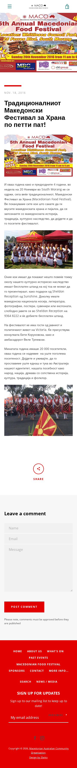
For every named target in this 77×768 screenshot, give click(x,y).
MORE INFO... (58, 671)
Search (25, 681)
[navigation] (9, 6)
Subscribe (55, 714)
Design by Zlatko (38, 757)
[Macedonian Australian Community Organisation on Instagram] (42, 738)
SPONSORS (17, 671)
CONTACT (37, 671)
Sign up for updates (38, 693)
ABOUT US (34, 651)
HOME (17, 651)
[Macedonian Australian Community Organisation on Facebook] (35, 738)
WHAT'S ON (55, 651)
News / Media (46, 681)
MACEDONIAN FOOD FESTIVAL (38, 664)
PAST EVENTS (38, 658)
